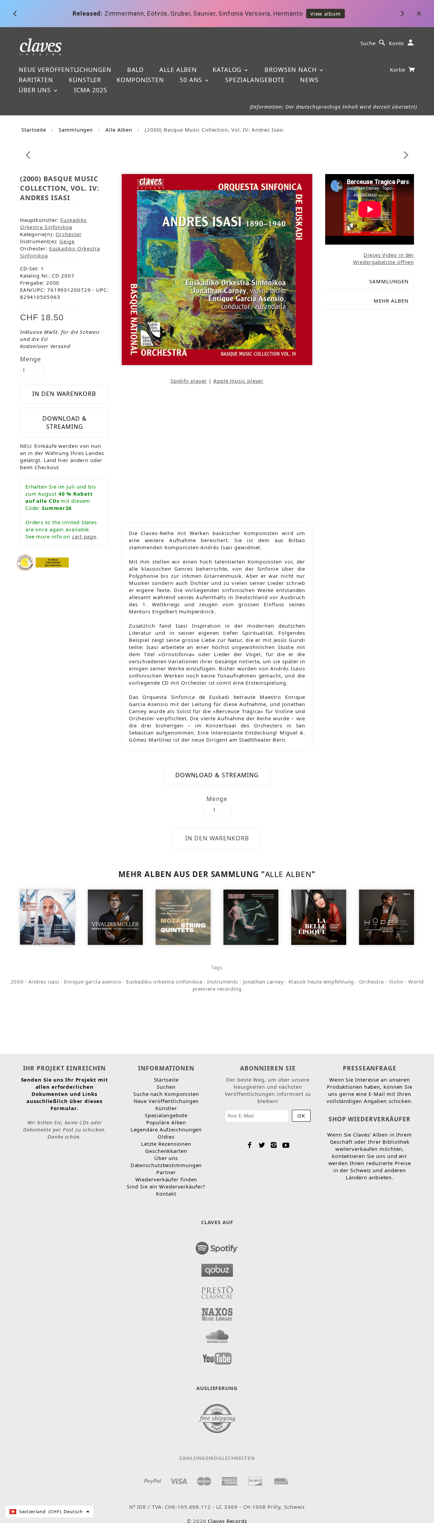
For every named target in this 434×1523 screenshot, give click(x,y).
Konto (397, 43)
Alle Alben (178, 69)
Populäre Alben (166, 1122)
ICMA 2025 (90, 90)
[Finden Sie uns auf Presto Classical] (217, 1290)
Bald (135, 69)
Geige (67, 241)
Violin (396, 981)
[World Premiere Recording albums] (52, 561)
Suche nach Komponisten (166, 1093)
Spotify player (189, 380)
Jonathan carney (263, 981)
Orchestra (371, 981)
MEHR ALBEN (391, 300)
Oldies (166, 1136)
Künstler (85, 80)
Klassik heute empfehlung (321, 981)
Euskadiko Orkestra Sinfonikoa (53, 223)
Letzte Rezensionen (166, 1143)
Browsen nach (291, 69)
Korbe (398, 69)
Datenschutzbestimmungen (166, 1165)
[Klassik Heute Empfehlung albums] (25, 561)
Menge (30, 359)
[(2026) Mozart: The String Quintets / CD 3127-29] (183, 916)
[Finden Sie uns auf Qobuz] (217, 1268)
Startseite (33, 129)
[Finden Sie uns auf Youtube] (217, 1356)
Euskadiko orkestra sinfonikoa (164, 981)
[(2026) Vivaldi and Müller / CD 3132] (115, 916)
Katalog (228, 69)
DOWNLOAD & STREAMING (64, 422)
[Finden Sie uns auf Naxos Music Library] (217, 1312)
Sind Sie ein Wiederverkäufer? (166, 1186)
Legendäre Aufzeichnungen (166, 1129)
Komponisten (140, 80)
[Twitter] (261, 1145)
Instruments (222, 981)
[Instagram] (273, 1145)
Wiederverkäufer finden (166, 1179)
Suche (368, 43)
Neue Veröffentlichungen (65, 69)
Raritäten (36, 80)
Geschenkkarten (166, 1150)
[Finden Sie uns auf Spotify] (217, 1246)
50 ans (192, 80)
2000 (17, 981)
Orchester (68, 234)
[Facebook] (249, 1145)
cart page (84, 536)
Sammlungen (76, 129)
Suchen (166, 1086)
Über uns (36, 90)
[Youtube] (286, 1145)
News (309, 80)
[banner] (41, 46)
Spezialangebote (255, 80)
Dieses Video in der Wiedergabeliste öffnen (383, 258)
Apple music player (238, 380)
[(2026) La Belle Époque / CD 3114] (319, 916)
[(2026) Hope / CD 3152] (386, 916)
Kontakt (166, 1193)
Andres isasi (43, 981)
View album (325, 13)
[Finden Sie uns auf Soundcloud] (217, 1334)
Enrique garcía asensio (92, 981)
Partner (166, 1172)
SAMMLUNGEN (389, 281)
